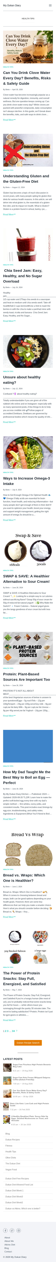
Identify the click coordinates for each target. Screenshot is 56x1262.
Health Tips (8, 67)
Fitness (8, 1146)
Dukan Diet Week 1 (14, 1190)
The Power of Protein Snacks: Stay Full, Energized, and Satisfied (24, 978)
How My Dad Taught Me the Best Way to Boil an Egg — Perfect (26, 777)
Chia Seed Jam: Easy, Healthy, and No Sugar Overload (22, 276)
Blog (7, 1134)
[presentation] (28, 47)
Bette (8, 90)
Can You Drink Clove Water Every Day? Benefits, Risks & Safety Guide (27, 78)
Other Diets (10, 1158)
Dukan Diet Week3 (14, 1197)
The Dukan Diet (12, 1163)
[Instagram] (18, 1230)
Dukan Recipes (12, 1140)
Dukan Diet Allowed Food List (19, 1185)
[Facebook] (5, 1230)
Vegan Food (11, 1170)
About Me (9, 1241)
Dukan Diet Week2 (14, 1202)
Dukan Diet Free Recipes (17, 1179)
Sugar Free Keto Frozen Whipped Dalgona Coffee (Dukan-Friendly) (31, 1078)
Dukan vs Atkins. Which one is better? (22, 1208)
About (7, 1237)
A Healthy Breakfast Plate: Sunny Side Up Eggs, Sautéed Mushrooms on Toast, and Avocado (29, 1118)
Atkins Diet (9, 1244)
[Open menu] (50, 5)
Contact (8, 1251)
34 (13, 1031)
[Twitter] (12, 1230)
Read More (9, 120)
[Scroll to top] (49, 1258)
